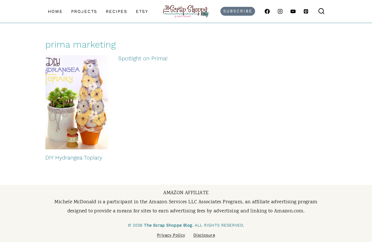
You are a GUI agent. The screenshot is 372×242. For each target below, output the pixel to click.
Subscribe (237, 11)
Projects (84, 11)
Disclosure (204, 235)
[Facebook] (267, 11)
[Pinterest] (306, 11)
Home (55, 11)
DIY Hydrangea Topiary (73, 157)
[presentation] (76, 102)
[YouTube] (293, 11)
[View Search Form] (321, 11)
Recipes (116, 11)
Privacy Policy (171, 235)
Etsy (142, 11)
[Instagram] (280, 11)
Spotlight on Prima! (143, 58)
